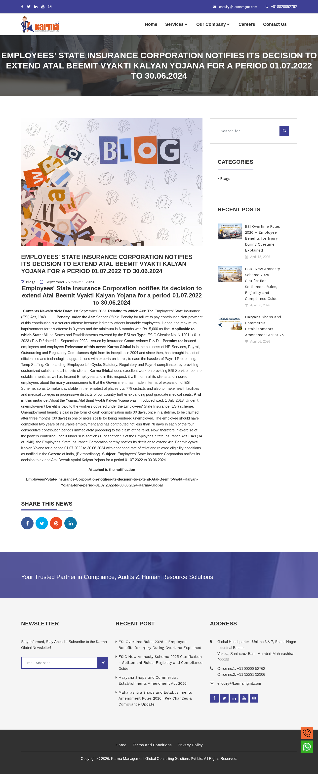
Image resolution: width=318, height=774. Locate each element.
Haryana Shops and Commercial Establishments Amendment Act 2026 (264, 326)
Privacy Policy (190, 745)
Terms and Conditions (152, 745)
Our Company (211, 24)
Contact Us (275, 24)
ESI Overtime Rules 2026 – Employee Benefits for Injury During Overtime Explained (262, 238)
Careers (246, 24)
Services (174, 24)
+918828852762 (284, 6)
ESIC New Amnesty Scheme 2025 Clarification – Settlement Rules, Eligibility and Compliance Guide (262, 284)
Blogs (30, 282)
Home (151, 24)
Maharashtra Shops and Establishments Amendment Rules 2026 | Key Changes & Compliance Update (155, 698)
